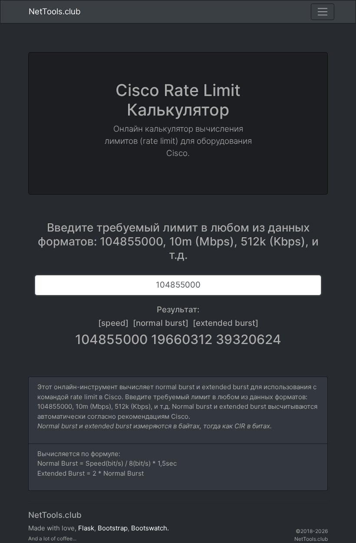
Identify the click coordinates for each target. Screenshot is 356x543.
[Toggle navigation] (322, 11)
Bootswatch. (150, 528)
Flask (86, 528)
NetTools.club (55, 12)
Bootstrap (113, 528)
